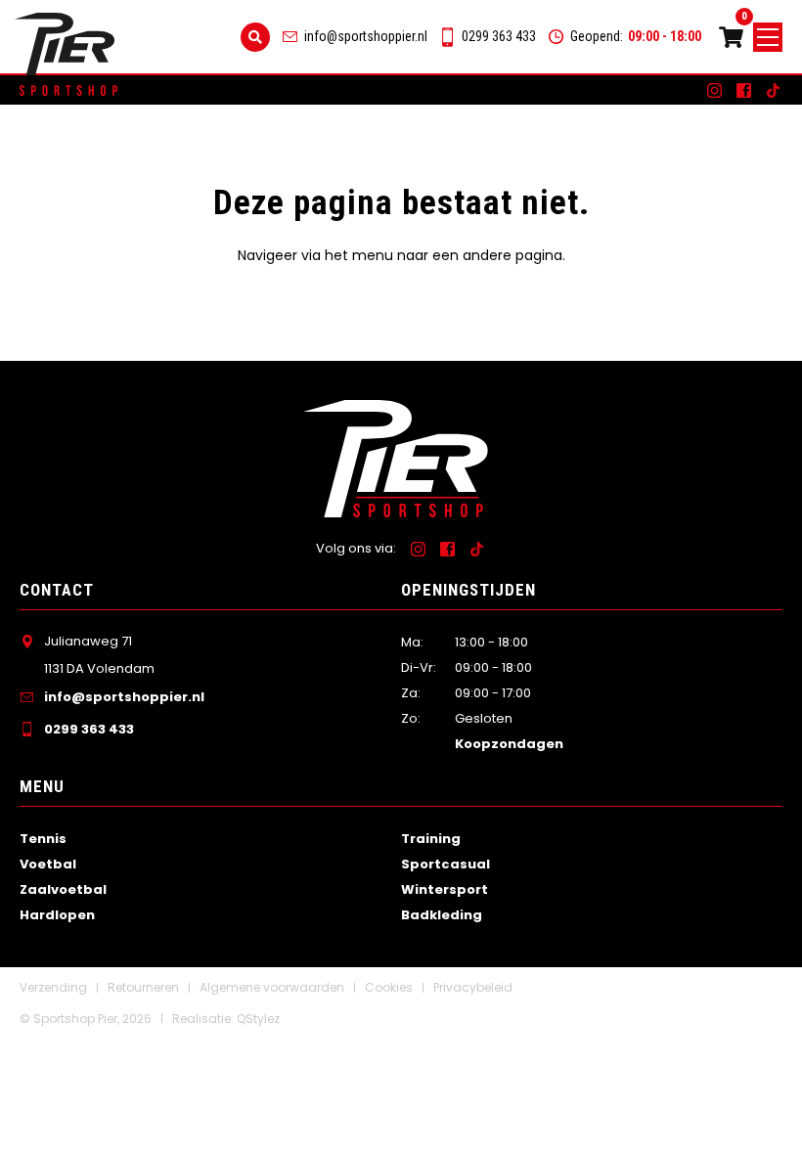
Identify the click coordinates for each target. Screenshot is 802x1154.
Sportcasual (445, 864)
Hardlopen (57, 915)
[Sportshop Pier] (64, 44)
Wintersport (444, 889)
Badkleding (441, 915)
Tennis (43, 838)
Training (431, 838)
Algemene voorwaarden (272, 987)
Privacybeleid (472, 987)
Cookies (389, 987)
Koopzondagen (509, 743)
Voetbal (48, 864)
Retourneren (143, 987)
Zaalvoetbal (63, 889)
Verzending (53, 987)
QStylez (258, 1018)
